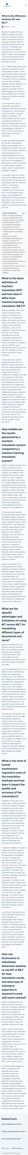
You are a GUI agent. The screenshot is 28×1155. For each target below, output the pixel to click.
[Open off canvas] (25, 5)
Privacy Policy (5, 1148)
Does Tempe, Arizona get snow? (11, 1138)
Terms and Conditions (16, 1148)
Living (13, 26)
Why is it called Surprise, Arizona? (12, 1124)
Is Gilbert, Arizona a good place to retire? (14, 1131)
